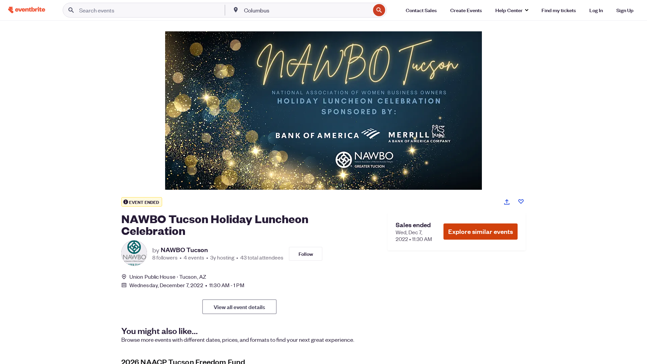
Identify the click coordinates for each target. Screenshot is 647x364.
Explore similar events (480, 231)
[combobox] (306, 10)
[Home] (26, 10)
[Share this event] (507, 202)
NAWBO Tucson (184, 250)
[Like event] (521, 201)
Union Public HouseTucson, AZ (167, 276)
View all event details (239, 306)
